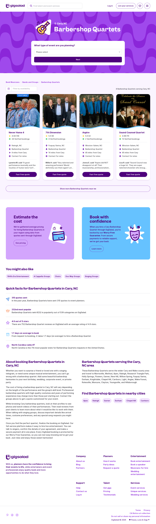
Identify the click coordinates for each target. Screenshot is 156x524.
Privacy (147, 510)
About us (80, 461)
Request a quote (111, 468)
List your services (126, 6)
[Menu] (147, 6)
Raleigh (96, 401)
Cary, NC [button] (62, 23)
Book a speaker (138, 464)
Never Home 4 (16, 132)
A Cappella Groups (42, 276)
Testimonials (109, 494)
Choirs (58, 276)
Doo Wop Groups (73, 276)
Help (78, 488)
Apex (85, 401)
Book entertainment (140, 461)
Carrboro (145, 401)
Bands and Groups (30, 82)
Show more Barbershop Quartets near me (78, 189)
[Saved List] (140, 6)
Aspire (85, 132)
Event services (138, 488)
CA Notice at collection (140, 513)
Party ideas (108, 464)
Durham (118, 401)
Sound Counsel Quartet (132, 132)
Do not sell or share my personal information (130, 516)
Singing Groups (91, 276)
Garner (107, 401)
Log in (110, 6)
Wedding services (139, 494)
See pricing (21, 243)
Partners (80, 468)
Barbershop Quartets (50, 82)
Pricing (106, 491)
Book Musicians (13, 82)
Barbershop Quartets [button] (87, 29)
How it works (109, 461)
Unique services (138, 491)
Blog (78, 464)
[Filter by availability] (24, 88)
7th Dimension (53, 132)
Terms (138, 510)
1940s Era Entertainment (18, 276)
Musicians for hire (139, 468)
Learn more (97, 249)
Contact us (81, 491)
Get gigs (107, 488)
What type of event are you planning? (54, 45)
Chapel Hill (131, 401)
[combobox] (56, 6)
